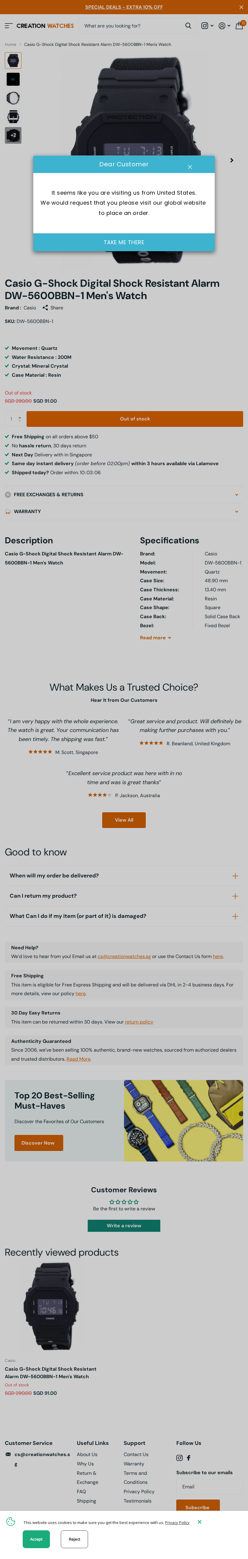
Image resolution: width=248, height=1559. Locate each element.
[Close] (218, 1522)
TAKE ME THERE (124, 242)
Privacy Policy (177, 1522)
